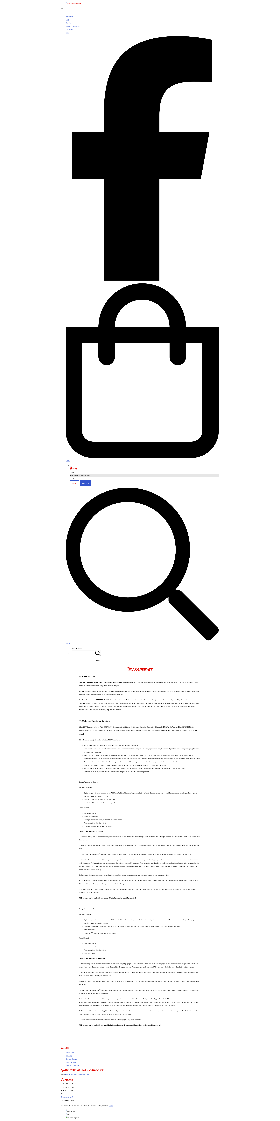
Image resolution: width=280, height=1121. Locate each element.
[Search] (98, 653)
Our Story (69, 23)
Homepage (69, 16)
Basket (74, 483)
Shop (67, 20)
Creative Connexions (73, 26)
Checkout (85, 483)
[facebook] (142, 280)
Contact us (69, 29)
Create (111, 1106)
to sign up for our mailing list (77, 1074)
